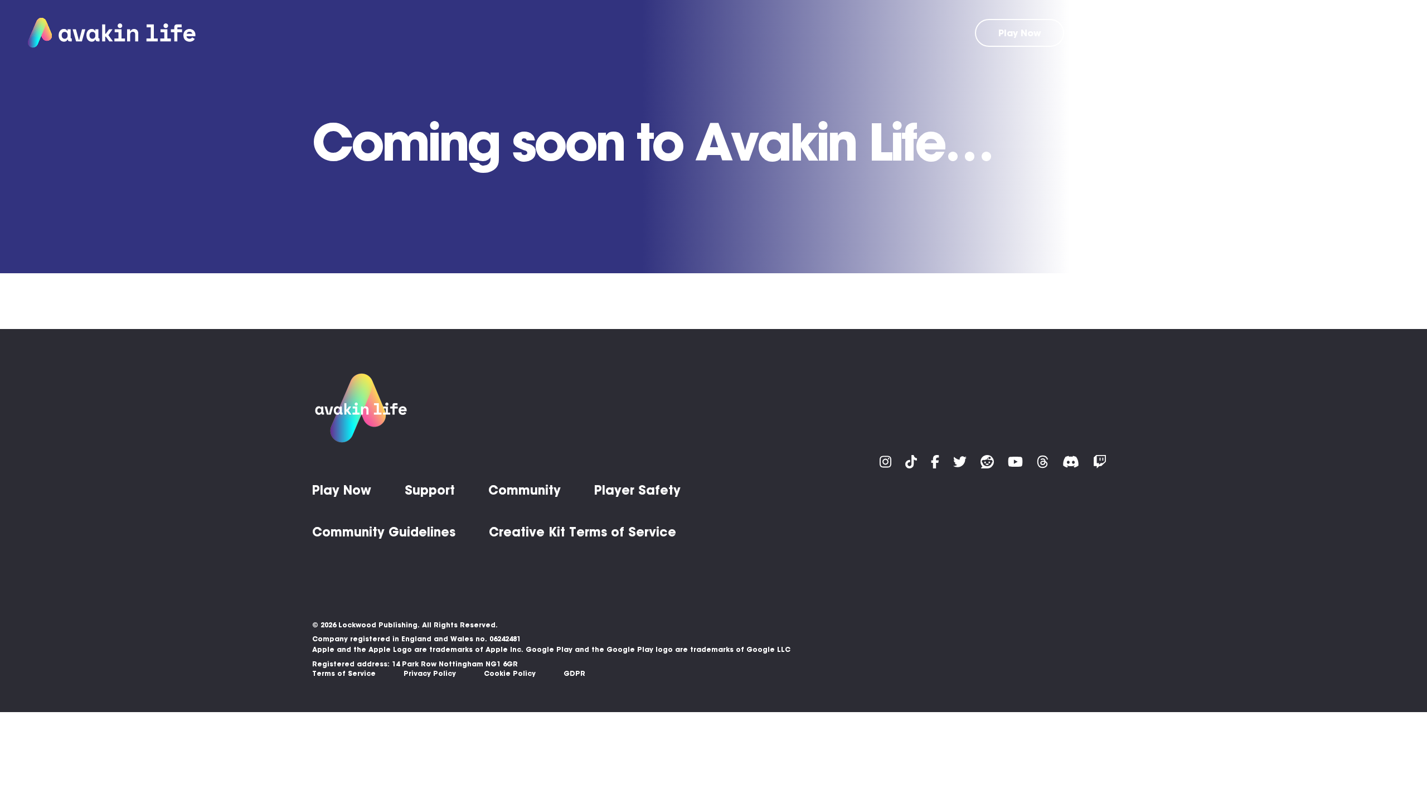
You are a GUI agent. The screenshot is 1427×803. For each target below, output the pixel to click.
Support (1244, 32)
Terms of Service (344, 673)
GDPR (574, 673)
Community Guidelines (383, 532)
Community (1309, 32)
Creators (1378, 32)
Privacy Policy (430, 673)
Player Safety (637, 490)
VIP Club (1104, 32)
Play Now (1019, 32)
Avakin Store (1175, 32)
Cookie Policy (510, 673)
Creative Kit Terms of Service (582, 532)
